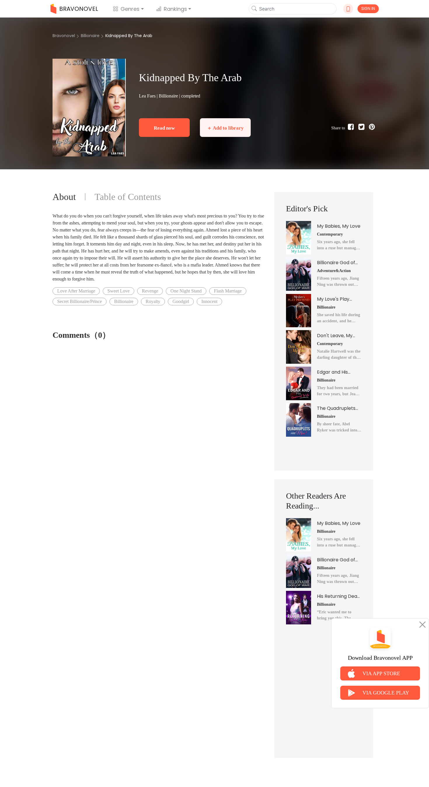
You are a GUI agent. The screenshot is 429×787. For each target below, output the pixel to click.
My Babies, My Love (338, 226)
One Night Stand (186, 290)
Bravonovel (64, 36)
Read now (164, 128)
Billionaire (90, 36)
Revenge (150, 290)
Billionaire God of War (336, 262)
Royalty (153, 301)
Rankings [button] (175, 9)
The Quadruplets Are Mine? (336, 408)
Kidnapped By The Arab (128, 36)
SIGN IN (368, 8)
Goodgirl (180, 301)
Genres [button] (130, 9)
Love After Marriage (76, 290)
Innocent (209, 301)
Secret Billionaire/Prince (79, 301)
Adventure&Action (334, 271)
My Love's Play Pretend (333, 299)
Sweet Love (118, 290)
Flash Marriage (228, 290)
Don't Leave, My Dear (335, 335)
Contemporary (330, 234)
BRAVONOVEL (78, 9)
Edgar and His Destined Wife (333, 372)
